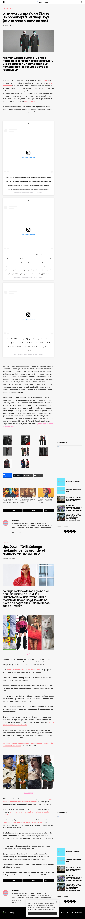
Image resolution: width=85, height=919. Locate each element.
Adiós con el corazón (72, 482)
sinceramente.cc (42, 459)
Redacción (13, 25)
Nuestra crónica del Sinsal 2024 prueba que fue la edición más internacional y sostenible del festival (73, 517)
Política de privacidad (74, 912)
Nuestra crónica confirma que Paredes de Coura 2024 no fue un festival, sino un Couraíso (74, 508)
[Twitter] (68, 531)
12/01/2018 (5, 558)
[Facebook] (65, 531)
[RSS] (74, 531)
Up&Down (9, 542)
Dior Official (24, 192)
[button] (10, 440)
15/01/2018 (5, 25)
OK (42, 913)
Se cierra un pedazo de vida (73, 490)
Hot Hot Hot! (9, 9)
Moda (4, 9)
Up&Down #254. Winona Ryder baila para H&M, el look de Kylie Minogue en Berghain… (27, 500)
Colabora (61, 912)
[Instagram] (71, 531)
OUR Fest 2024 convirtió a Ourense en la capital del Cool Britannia (73, 499)
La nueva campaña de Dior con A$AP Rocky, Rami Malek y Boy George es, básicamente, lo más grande (10, 500)
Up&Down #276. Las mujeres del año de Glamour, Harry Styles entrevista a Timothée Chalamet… (45, 500)
